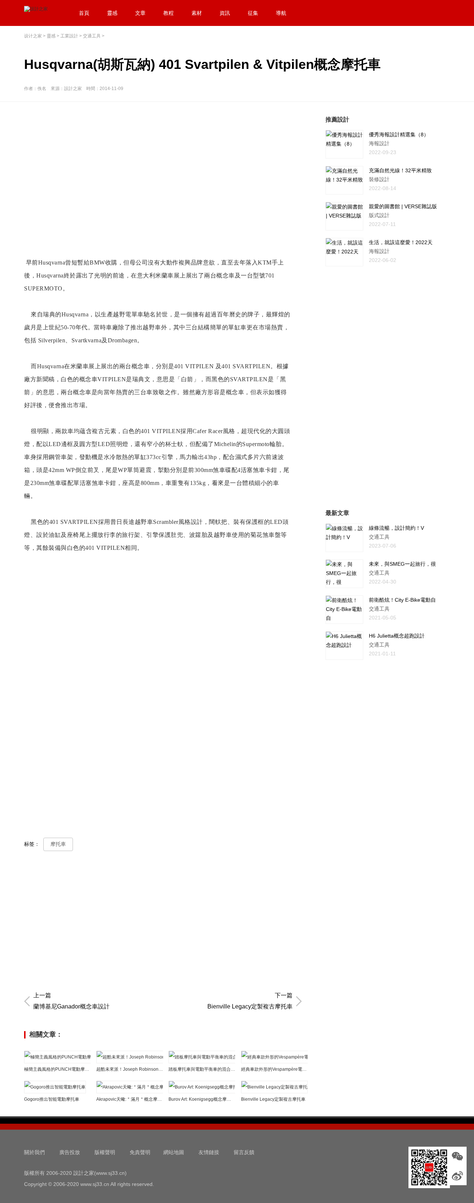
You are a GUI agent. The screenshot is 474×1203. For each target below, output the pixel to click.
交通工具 (92, 36)
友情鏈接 (208, 1152)
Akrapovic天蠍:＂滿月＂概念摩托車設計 (129, 1099)
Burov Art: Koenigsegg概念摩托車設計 (201, 1099)
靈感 (112, 13)
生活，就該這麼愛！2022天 (401, 242)
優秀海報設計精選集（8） (399, 134)
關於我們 (34, 1152)
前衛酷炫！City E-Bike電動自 (402, 600)
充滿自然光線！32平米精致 (400, 170)
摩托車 (58, 844)
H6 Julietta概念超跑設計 (397, 636)
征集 (253, 13)
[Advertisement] (165, 167)
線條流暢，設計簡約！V (396, 528)
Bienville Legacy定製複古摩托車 (273, 1099)
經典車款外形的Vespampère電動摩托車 (274, 1069)
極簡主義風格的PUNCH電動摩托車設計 (57, 1069)
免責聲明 (140, 1152)
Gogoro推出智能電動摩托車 (51, 1099)
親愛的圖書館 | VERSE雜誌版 (403, 206)
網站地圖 (173, 1152)
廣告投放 (69, 1152)
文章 (140, 13)
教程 (168, 13)
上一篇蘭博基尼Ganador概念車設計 (71, 1001)
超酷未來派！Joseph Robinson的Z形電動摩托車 (129, 1069)
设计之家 (33, 36)
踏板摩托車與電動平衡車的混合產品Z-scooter (201, 1069)
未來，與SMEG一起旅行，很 (402, 564)
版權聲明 (104, 1152)
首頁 (84, 13)
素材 (196, 13)
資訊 (225, 13)
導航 (281, 13)
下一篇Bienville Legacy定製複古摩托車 (250, 1001)
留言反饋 (244, 1152)
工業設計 (69, 36)
